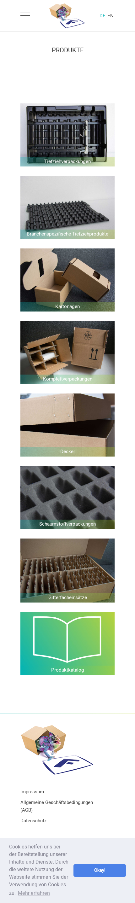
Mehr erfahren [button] (34, 893)
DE (102, 15)
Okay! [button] (99, 870)
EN (110, 15)
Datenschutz (33, 820)
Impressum (32, 791)
